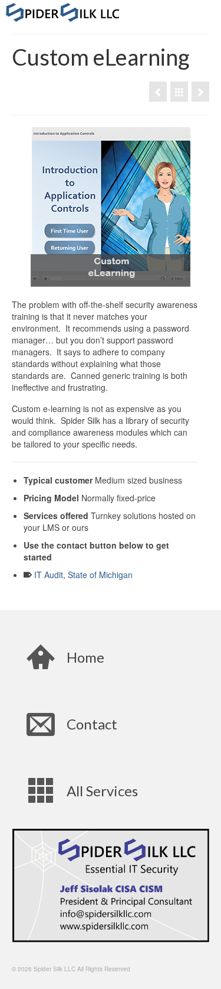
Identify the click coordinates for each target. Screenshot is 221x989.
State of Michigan (100, 575)
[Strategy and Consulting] (200, 92)
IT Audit (48, 575)
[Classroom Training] (158, 92)
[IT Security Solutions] (179, 92)
